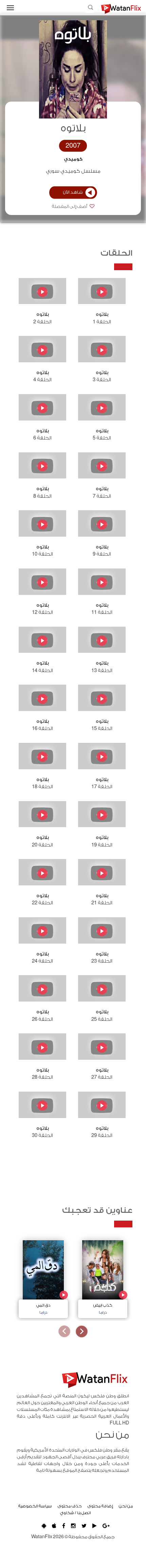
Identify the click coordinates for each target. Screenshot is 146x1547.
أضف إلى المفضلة (70, 206)
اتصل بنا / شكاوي (75, 1513)
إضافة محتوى (100, 1506)
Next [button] (64, 1331)
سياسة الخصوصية (35, 1506)
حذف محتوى (70, 1506)
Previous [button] (81, 1331)
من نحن (126, 1506)
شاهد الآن (73, 192)
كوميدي (73, 159)
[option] (102, 1277)
